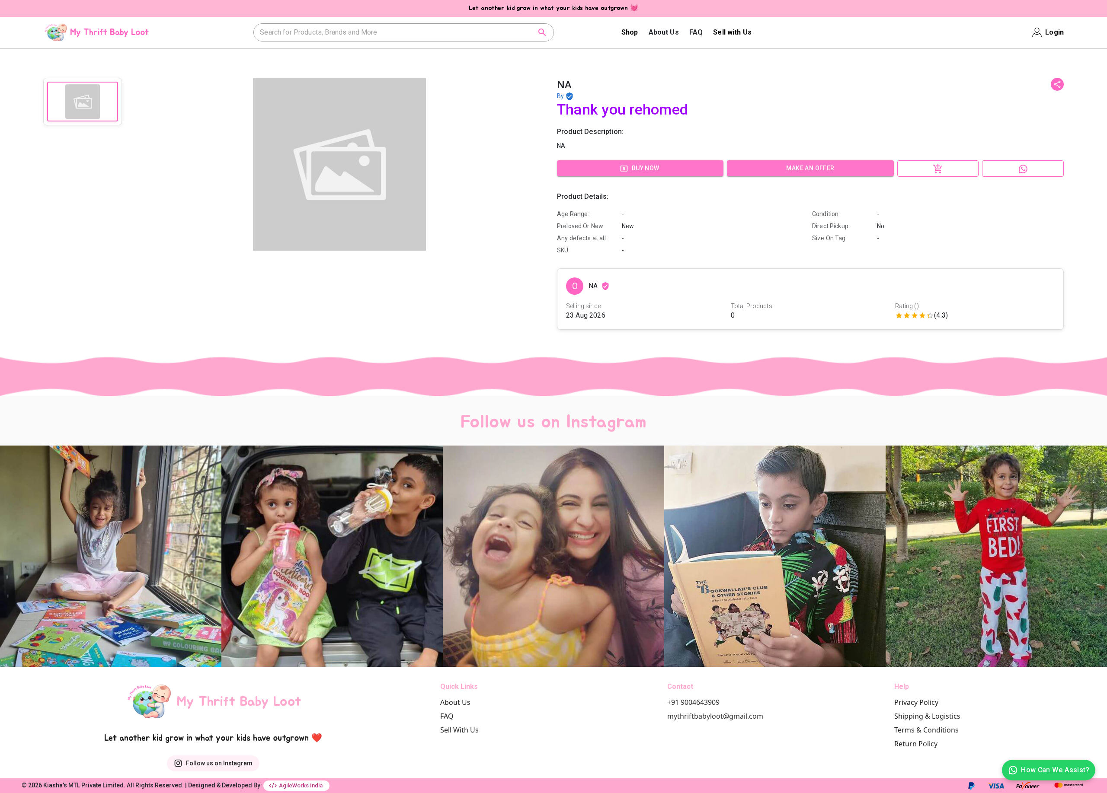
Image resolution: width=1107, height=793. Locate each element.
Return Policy (915, 743)
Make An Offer (810, 168)
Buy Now (645, 168)
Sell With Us (459, 730)
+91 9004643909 (693, 702)
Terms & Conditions (926, 730)
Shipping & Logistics (927, 716)
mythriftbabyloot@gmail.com (715, 716)
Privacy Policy (916, 702)
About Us (664, 32)
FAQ (696, 32)
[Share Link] (1057, 84)
